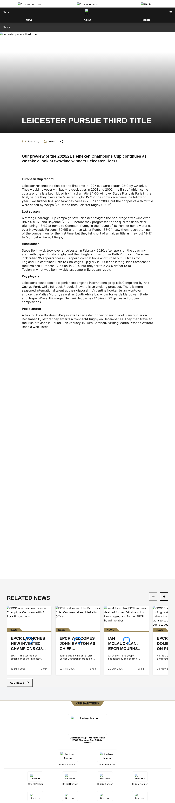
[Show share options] (62, 141)
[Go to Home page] (87, 12)
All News (17, 682)
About (87, 19)
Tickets (145, 19)
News (29, 19)
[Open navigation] (171, 12)
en (4, 12)
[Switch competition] (29, 4)
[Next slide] (164, 596)
